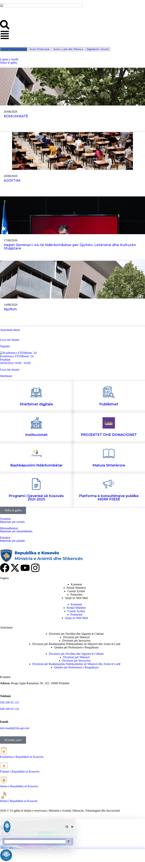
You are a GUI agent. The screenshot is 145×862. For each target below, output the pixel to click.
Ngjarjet (5, 346)
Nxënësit (5, 518)
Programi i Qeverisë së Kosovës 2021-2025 (36, 497)
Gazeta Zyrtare (76, 591)
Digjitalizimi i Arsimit (98, 49)
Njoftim (11, 309)
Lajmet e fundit (9, 59)
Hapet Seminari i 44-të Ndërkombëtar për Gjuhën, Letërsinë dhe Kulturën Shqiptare (70, 246)
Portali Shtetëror (76, 587)
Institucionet (36, 435)
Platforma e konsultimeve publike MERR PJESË (109, 497)
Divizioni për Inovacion (76, 640)
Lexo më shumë (9, 339)
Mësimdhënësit (9, 528)
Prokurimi (76, 594)
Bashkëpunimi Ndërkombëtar (36, 465)
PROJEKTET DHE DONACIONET (109, 435)
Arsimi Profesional (39, 49)
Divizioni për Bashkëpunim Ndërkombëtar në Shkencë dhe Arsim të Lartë (76, 644)
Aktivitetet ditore (10, 330)
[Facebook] (4, 568)
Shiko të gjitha (8, 62)
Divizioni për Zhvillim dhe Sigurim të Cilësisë (76, 633)
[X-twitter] (15, 568)
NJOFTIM (12, 181)
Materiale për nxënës (12, 521)
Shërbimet (6, 376)
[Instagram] (35, 568)
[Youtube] (25, 568)
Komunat (76, 584)
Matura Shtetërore (109, 465)
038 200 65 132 (9, 708)
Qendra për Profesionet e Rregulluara (76, 647)
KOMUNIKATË (16, 116)
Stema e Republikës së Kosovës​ (19, 786)
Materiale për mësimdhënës (16, 531)
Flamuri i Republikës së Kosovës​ (19, 771)
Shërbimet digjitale (36, 404)
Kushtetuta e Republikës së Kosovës (21, 756)
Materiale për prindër (12, 540)
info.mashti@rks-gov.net (14, 728)
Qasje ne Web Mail (76, 598)
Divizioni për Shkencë (76, 637)
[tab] (39, 49)
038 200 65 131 (9, 702)
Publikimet (108, 404)
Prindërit (5, 537)
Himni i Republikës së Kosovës (19, 801)
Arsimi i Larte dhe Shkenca (68, 49)
